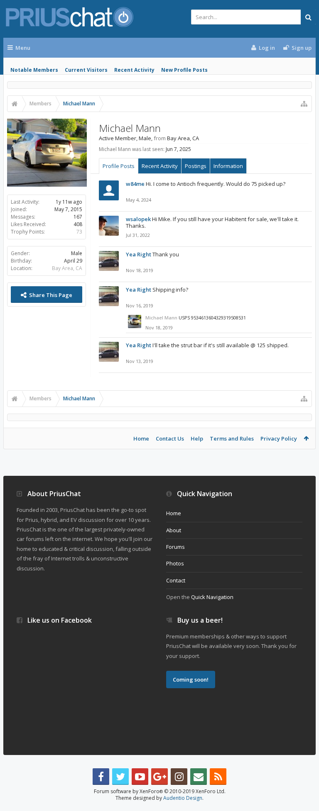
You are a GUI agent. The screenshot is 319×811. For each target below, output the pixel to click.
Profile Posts (119, 166)
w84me (135, 184)
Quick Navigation (212, 597)
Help (197, 438)
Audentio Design (182, 797)
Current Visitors (86, 69)
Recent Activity (134, 69)
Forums (175, 546)
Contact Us (170, 438)
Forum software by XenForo (160, 791)
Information (228, 166)
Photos (175, 563)
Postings (195, 166)
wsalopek (138, 219)
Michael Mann (161, 317)
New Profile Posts (184, 69)
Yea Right (138, 254)
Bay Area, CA (67, 268)
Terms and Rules (232, 438)
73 (79, 231)
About (173, 530)
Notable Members (34, 69)
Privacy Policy (278, 438)
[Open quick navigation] (304, 104)
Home (141, 438)
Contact (175, 580)
